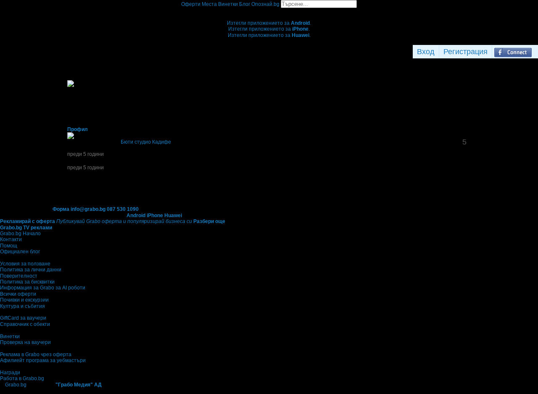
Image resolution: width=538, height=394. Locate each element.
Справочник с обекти (25, 324)
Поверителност (18, 276)
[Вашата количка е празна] (269, 11)
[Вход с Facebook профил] (513, 51)
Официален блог (20, 252)
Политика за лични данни (30, 270)
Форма (61, 209)
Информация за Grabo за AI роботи (42, 288)
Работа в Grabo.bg (22, 378)
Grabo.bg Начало (20, 233)
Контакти (11, 239)
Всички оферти (18, 294)
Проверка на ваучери (25, 342)
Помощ (8, 246)
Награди (10, 373)
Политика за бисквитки (27, 282)
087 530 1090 (123, 209)
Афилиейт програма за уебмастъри (43, 360)
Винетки (10, 336)
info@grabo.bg (88, 209)
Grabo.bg (15, 385)
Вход (426, 51)
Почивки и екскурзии (24, 300)
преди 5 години (85, 154)
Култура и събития (22, 306)
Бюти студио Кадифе (146, 142)
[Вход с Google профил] (536, 51)
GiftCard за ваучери (23, 318)
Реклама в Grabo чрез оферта (35, 354)
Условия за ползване (25, 264)
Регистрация (465, 51)
